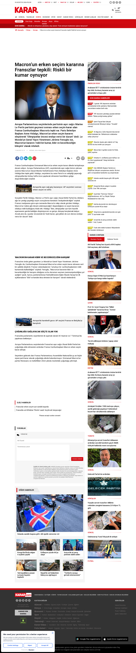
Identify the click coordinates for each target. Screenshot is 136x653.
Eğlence (76, 618)
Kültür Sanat (103, 17)
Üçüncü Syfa (55, 605)
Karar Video (68, 17)
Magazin (52, 618)
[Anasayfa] (16, 17)
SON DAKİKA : (20, 26)
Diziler (46, 618)
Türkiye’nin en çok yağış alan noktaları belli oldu (44, 26)
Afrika (56, 21)
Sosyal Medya (64, 621)
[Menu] (111, 17)
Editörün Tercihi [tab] (112, 239)
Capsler (57, 628)
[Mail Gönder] (34, 158)
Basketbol (52, 615)
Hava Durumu (120, 605)
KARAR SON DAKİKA (23, 612)
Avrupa (44, 21)
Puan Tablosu (120, 611)
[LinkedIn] (26, 158)
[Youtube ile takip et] (110, 2)
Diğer (86, 615)
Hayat (59, 17)
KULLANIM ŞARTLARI (75, 595)
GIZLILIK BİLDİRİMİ (90, 595)
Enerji (68, 611)
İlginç (75, 625)
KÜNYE (53, 595)
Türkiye (64, 605)
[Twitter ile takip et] (120, 2)
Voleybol (60, 615)
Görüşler (79, 17)
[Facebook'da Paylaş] (17, 158)
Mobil (48, 621)
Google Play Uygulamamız (90, 639)
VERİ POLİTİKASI (102, 595)
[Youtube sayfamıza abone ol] (23, 600)
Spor (53, 17)
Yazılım (73, 621)
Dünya (38, 17)
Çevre (70, 605)
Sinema (63, 625)
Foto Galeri (39, 628)
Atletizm (68, 615)
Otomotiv (61, 611)
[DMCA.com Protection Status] (23, 620)
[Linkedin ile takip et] (26, 600)
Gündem (52, 625)
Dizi (58, 625)
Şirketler (87, 611)
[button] (65, 158)
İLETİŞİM (47, 595)
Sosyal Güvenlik (77, 611)
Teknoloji (39, 621)
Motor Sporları (77, 615)
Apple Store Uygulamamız (117, 639)
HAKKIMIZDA (39, 595)
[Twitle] (21, 158)
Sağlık (59, 618)
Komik (69, 625)
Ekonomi (46, 17)
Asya (50, 21)
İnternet (54, 621)
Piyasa (48, 611)
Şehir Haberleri (121, 614)
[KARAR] (26, 10)
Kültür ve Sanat (79, 628)
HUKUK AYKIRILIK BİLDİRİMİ (118, 595)
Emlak (54, 611)
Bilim (79, 621)
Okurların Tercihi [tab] (96, 239)
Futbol (44, 615)
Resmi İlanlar (90, 17)
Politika (47, 605)
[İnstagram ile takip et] (114, 2)
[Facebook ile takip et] (117, 2)
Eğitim (76, 605)
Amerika (37, 21)
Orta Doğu (28, 21)
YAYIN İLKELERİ (62, 595)
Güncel (22, 17)
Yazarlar (30, 17)
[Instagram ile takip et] (29, 600)
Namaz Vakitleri (121, 608)
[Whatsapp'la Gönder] (30, 158)
